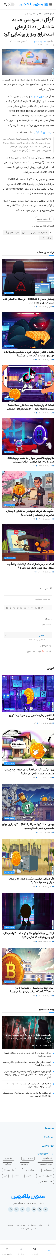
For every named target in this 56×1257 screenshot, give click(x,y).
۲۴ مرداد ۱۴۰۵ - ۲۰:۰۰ (45, 941)
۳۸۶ (34, 996)
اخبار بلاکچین (30, 13)
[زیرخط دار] (14, 608)
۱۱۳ (34, 887)
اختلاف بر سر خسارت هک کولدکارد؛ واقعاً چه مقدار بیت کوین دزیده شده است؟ (30, 566)
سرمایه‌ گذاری (28, 1158)
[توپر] (7, 608)
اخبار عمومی (9, 293)
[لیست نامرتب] (25, 608)
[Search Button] (5, 4)
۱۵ (35, 413)
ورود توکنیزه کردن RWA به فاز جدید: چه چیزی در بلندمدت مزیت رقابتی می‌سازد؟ (28, 772)
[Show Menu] (50, 4)
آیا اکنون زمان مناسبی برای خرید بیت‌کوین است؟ (31, 717)
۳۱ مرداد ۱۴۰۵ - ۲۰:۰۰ (45, 778)
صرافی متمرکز (9, 872)
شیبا (5, 1175)
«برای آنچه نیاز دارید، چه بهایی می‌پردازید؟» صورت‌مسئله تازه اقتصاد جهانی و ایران (27, 1094)
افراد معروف (8, 1158)
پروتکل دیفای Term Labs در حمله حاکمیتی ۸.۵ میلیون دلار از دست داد (28, 301)
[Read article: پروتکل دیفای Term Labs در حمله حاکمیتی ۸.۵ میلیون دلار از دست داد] (28, 277)
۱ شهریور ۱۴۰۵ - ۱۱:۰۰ (45, 723)
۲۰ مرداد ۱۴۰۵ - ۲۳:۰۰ (45, 572)
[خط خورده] (17, 608)
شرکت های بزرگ (12, 232)
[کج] (10, 608)
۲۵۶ (33, 1045)
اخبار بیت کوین (10, 558)
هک (42, 237)
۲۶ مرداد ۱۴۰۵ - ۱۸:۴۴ (45, 466)
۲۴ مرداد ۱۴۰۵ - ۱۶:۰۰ (45, 996)
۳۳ (34, 466)
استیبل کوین (47, 1170)
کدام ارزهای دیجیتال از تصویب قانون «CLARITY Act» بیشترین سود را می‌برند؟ (32, 990)
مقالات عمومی (9, 505)
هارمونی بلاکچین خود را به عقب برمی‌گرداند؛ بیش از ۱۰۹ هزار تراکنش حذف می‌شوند (30, 460)
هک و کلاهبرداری (45, 1181)
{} (39, 608)
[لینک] (35, 608)
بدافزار (24, 232)
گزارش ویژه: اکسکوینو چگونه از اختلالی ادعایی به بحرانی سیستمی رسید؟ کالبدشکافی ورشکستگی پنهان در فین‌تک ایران (27, 1074)
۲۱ (34, 360)
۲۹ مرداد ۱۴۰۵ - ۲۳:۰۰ (45, 360)
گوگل (49, 237)
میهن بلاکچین (48, 13)
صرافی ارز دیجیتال (45, 1164)
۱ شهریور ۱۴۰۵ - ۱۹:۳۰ (45, 307)
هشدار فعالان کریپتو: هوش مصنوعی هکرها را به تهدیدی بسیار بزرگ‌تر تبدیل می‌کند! (28, 354)
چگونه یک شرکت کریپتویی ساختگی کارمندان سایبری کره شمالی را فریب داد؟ (30, 513)
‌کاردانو (16, 1175)
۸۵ (34, 941)
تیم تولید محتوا (40, 41)
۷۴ (34, 519)
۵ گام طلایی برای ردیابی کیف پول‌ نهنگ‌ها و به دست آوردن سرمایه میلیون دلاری (29, 1085)
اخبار (39, 13)
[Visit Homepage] (34, 4)
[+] (42, 608)
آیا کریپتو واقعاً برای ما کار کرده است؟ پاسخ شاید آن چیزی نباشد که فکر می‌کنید (28, 935)
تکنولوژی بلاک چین (45, 1175)
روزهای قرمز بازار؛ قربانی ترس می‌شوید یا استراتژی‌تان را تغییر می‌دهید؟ (27, 1054)
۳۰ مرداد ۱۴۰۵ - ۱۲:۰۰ (45, 887)
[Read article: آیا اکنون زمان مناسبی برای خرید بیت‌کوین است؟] (28, 693)
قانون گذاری (47, 1158)
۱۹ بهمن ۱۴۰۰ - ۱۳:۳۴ (18, 41)
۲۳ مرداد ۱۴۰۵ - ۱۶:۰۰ (45, 519)
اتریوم (28, 1175)
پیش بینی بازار (9, 1170)
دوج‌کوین (24, 1164)
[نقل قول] (28, 608)
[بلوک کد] (32, 608)
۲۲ (35, 832)
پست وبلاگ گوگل (42, 132)
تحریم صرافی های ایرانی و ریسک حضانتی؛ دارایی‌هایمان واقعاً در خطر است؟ (27, 1064)
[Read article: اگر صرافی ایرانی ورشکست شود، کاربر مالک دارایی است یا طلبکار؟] (28, 857)
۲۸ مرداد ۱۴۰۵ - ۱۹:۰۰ (45, 413)
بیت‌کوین (7, 1164)
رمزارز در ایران (29, 1170)
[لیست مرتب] (21, 608)
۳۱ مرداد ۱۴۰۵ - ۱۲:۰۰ (45, 832)
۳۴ (34, 572)
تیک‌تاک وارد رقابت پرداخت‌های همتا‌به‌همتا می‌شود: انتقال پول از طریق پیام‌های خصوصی (30, 407)
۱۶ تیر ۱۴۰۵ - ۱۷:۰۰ (44, 1045)
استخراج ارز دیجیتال (39, 232)
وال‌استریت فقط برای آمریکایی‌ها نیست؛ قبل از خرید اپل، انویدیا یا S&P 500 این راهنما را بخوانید (29, 1038)
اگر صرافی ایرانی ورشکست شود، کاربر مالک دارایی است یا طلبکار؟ (31, 881)
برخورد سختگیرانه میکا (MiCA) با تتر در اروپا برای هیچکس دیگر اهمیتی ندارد (28, 826)
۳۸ (34, 778)
